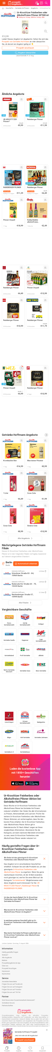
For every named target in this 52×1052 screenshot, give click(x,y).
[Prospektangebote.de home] (15, 3)
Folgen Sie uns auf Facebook (12, 984)
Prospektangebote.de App (11, 963)
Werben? (5, 955)
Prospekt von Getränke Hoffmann (15, 42)
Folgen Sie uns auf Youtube (11, 989)
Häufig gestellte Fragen (10, 952)
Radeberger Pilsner (29, 886)
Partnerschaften (7, 1005)
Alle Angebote (7, 957)
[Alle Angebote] (46, 435)
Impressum (6, 971)
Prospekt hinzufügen (9, 968)
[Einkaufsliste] (41, 3)
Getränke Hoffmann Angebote (20, 434)
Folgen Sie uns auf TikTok (11, 992)
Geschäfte (9, 8)
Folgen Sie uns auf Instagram (12, 987)
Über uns (5, 966)
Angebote (34, 8)
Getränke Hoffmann (22, 8)
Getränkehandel (19, 880)
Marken (4, 960)
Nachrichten (6, 974)
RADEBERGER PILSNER (13, 888)
